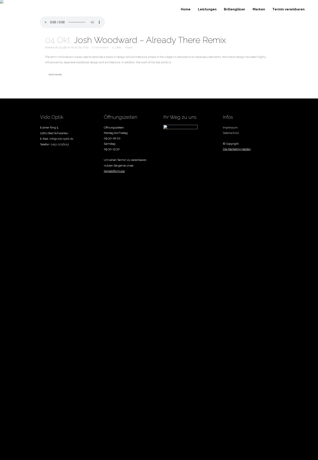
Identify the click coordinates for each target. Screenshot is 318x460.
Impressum (230, 127)
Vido (85, 47)
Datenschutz (231, 133)
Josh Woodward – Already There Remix (150, 40)
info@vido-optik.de (61, 138)
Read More (55, 74)
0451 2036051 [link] (60, 144)
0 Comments (100, 47)
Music (74, 47)
